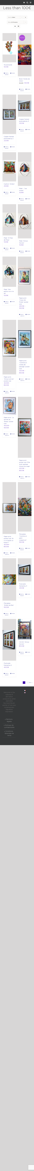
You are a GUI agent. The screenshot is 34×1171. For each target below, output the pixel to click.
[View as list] (18, 26)
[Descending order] (25, 17)
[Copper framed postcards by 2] (9, 114)
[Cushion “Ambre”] (9, 166)
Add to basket (6, 74)
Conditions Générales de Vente (9, 733)
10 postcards (8, 65)
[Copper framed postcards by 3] (24, 106)
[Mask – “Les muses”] (24, 169)
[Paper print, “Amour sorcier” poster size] (9, 347)
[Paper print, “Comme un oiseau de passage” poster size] (24, 339)
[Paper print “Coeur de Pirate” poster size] (24, 276)
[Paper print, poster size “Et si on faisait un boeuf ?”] (9, 508)
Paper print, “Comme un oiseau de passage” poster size (24, 364)
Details (13, 73)
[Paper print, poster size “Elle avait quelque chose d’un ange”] (24, 427)
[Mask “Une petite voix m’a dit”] (9, 272)
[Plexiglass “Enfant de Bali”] (9, 579)
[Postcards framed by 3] (24, 569)
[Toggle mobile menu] (31, 2)
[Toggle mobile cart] (24, 2)
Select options (22, 315)
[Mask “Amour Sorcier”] (24, 221)
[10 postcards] (9, 47)
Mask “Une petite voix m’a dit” (9, 291)
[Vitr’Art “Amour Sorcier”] (24, 629)
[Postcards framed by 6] (9, 640)
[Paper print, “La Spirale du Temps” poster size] (9, 406)
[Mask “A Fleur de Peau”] (9, 219)
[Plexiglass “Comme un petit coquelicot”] (24, 507)
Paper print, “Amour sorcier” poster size (9, 379)
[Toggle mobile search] (27, 2)
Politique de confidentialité (9, 726)
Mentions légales (9, 720)
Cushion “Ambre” (9, 184)
